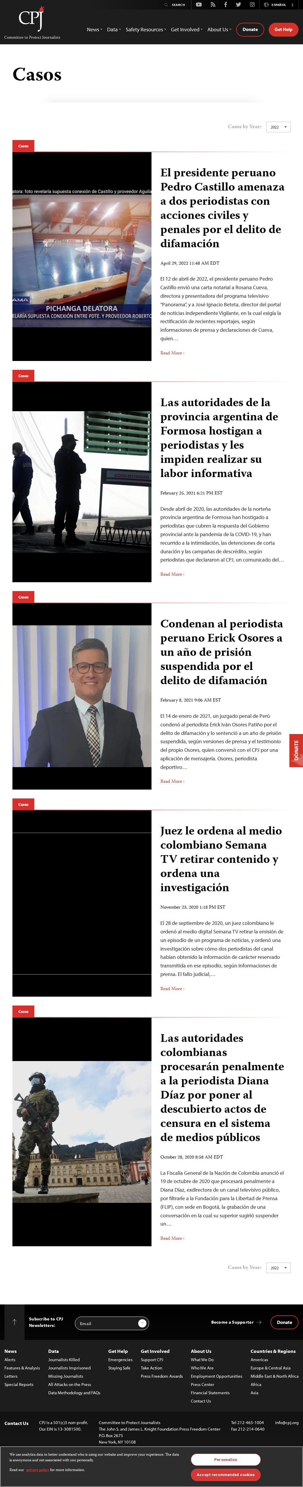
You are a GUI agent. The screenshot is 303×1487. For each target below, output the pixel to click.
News (10, 1351)
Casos (23, 146)
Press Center (202, 1384)
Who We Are (202, 1368)
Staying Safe (119, 1368)
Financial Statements (210, 1392)
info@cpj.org (287, 1422)
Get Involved (155, 1351)
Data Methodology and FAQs (74, 1392)
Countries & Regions (273, 1351)
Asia (254, 1392)
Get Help (284, 29)
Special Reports (18, 1384)
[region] (151, 1466)
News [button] (93, 29)
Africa (256, 1384)
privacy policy (37, 1470)
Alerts (9, 1359)
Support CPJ (152, 1359)
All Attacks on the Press (69, 1384)
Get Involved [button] (185, 29)
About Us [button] (217, 29)
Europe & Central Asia (271, 1368)
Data (53, 1351)
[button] (292, 4)
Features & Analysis (22, 1368)
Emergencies (120, 1359)
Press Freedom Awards (162, 1376)
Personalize (225, 1459)
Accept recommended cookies (225, 1475)
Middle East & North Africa (275, 1376)
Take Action (151, 1368)
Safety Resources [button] (144, 29)
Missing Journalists (65, 1376)
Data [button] (112, 29)
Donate (250, 29)
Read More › (172, 353)
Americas (259, 1359)
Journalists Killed (64, 1359)
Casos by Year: (245, 127)
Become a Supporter (232, 1322)
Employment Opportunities (216, 1376)
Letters (10, 1376)
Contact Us (201, 1401)
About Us (201, 1351)
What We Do (202, 1359)
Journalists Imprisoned (69, 1368)
